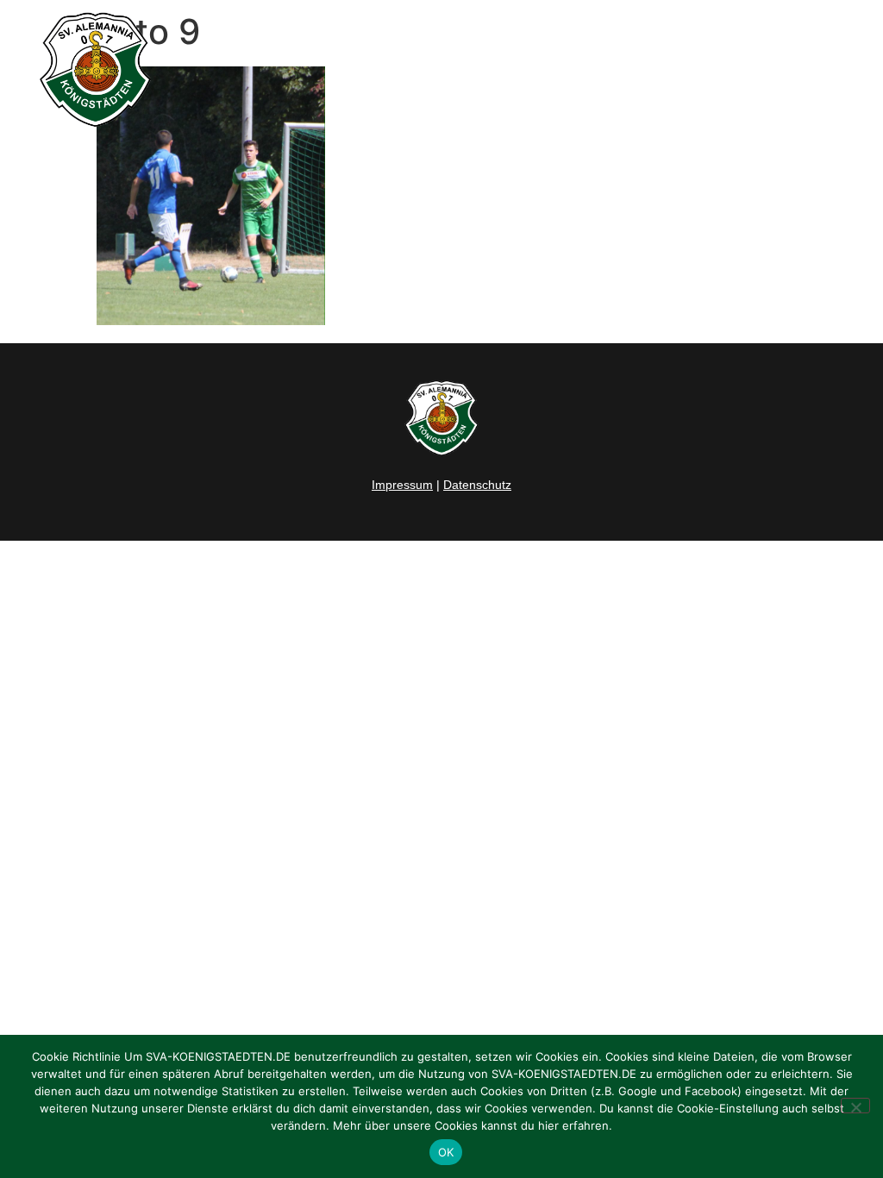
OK (446, 1152)
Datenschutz (477, 485)
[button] (849, 69)
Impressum (402, 485)
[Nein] (855, 1105)
